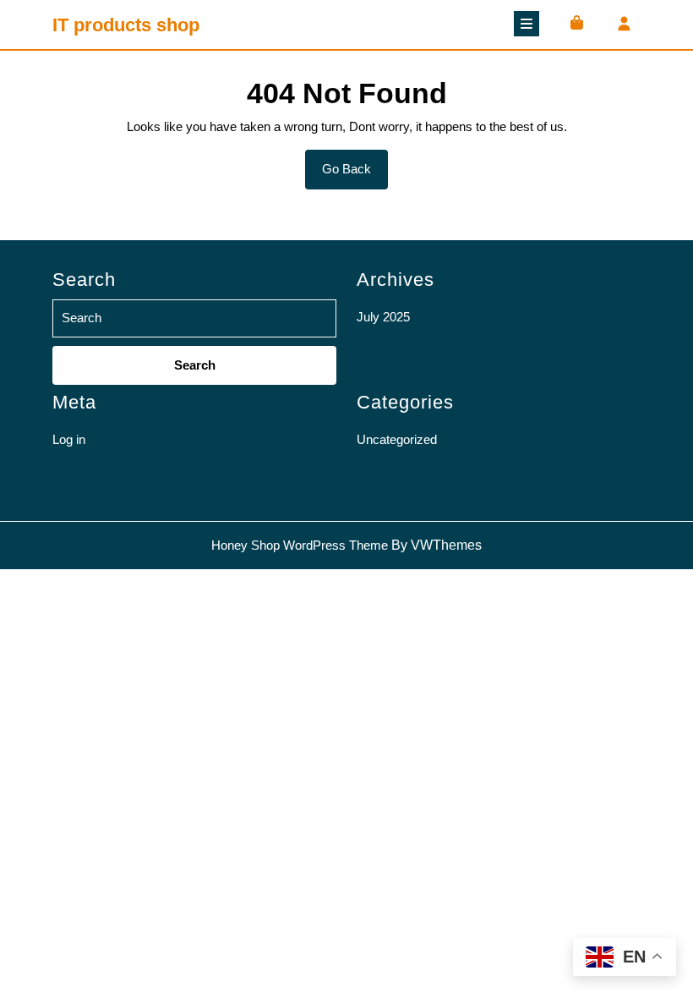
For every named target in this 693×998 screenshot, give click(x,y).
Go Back (355, 175)
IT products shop (125, 25)
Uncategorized (397, 439)
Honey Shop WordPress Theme (299, 545)
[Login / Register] (623, 25)
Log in (68, 439)
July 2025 (383, 317)
